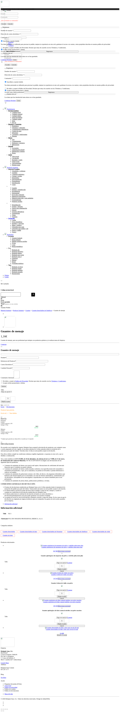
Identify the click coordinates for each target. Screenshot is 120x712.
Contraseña (8, 78)
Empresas (15, 258)
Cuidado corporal (17, 114)
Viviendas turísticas (17, 263)
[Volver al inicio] (5, 6)
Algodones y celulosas (18, 171)
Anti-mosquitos (16, 163)
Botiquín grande (17, 268)
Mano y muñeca (17, 225)
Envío (2, 407)
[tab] (61, 504)
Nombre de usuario (10, 71)
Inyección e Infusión (18, 195)
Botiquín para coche (18, 255)
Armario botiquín (17, 238)
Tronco (14, 232)
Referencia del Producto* (8, 361)
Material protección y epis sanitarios (22, 198)
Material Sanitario (6, 310)
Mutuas (14, 260)
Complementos (16, 141)
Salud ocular (15, 161)
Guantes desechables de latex (28, 531)
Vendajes (14, 217)
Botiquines (10, 234)
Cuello (14, 220)
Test (13, 139)
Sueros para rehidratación (19, 208)
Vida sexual (15, 156)
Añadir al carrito (6, 401)
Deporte (14, 136)
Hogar (14, 262)
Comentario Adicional (7, 378)
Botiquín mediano (17, 270)
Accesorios (15, 148)
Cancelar (14, 65)
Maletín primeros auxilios (19, 241)
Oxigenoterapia (16, 200)
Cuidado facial (16, 112)
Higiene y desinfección (19, 189)
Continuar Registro (6, 60)
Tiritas (14, 215)
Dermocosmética (13, 111)
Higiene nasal (16, 165)
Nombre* (3, 357)
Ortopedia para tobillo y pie (20, 228)
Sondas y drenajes (17, 206)
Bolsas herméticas (17, 246)
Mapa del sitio (8, 694)
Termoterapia (16, 213)
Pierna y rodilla (16, 230)
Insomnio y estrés (17, 160)
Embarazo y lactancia (18, 143)
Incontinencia (16, 191)
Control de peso (16, 131)
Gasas (14, 184)
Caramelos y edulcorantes (19, 134)
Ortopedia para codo (18, 227)
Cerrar (14, 60)
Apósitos (14, 173)
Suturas (14, 210)
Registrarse (49, 51)
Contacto (11, 45)
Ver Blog (3, 677)
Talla (2, 390)
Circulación (15, 158)
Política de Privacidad (21, 381)
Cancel (62, 571)
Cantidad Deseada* (6, 368)
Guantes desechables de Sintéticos (42, 310)
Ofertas (6, 275)
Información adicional (10, 504)
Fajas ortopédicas (17, 222)
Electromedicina (17, 179)
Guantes (14, 188)
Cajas (13, 245)
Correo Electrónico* (7, 364)
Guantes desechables (9, 531)
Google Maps (5, 663)
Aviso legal (7, 685)
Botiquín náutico (17, 253)
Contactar (3, 344)
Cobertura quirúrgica (18, 174)
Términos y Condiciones (58, 381)
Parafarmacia (11, 109)
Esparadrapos (16, 181)
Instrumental (15, 193)
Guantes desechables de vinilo (101, 531)
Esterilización (16, 183)
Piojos (14, 153)
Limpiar (70, 563)
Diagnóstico (15, 178)
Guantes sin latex (8, 535)
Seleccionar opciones (64, 551)
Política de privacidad (10, 687)
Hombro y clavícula (18, 223)
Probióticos (15, 126)
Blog (9, 44)
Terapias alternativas (18, 211)
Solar (13, 121)
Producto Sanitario (12, 167)
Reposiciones (16, 273)
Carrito (6, 277)
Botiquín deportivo (17, 251)
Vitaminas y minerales (18, 128)
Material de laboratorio (18, 196)
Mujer (10, 138)
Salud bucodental (17, 117)
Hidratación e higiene (18, 151)
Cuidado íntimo (16, 116)
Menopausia (15, 144)
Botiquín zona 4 (16, 256)
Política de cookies (10, 689)
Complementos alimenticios (20, 129)
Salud (10, 155)
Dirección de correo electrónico (14, 75)
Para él (14, 122)
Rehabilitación (16, 205)
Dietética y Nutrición (14, 124)
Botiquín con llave (17, 267)
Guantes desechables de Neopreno (52, 531)
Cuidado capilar (16, 119)
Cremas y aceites (17, 176)
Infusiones (15, 133)
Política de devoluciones (11, 691)
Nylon (14, 243)
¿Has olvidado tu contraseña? (13, 61)
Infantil (10, 146)
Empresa (10, 42)
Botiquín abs (16, 250)
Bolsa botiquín (16, 240)
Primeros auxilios (17, 201)
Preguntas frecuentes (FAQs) (13, 684)
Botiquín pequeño (17, 272)
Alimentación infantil (18, 150)
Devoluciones (10, 407)
